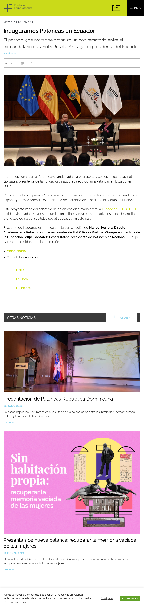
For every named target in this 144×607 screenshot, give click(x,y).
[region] (72, 597)
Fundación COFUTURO (119, 209)
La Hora (22, 279)
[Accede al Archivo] (116, 7)
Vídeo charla (16, 251)
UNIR (20, 270)
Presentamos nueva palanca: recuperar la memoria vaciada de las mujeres (70, 543)
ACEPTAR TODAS (130, 598)
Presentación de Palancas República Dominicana (58, 399)
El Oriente (23, 288)
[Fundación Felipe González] (18, 7)
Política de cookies (15, 602)
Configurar (107, 598)
